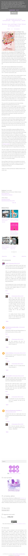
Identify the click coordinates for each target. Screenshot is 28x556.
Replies (8, 293)
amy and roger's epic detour (14, 19)
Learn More (12, 10)
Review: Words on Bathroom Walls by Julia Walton (6, 247)
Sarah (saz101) (8, 375)
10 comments (17, 28)
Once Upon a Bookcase (18, 554)
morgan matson (16, 20)
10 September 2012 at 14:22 (17, 339)
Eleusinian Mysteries (6, 199)
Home (14, 256)
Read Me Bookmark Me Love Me (8, 200)
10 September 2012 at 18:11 (17, 363)
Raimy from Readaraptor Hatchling (13, 410)
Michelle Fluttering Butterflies (12, 327)
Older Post (24, 256)
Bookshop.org (23, 498)
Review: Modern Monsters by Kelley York (13, 247)
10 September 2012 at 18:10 (20, 352)
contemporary (6, 20)
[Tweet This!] (13, 202)
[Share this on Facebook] (12, 202)
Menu (14, 12)
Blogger (17, 555)
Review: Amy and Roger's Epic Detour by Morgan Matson (14, 25)
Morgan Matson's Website (7, 194)
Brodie (6, 263)
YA (14, 21)
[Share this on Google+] (15, 202)
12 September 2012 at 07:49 (18, 375)
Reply (6, 290)
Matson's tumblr (6, 143)
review (23, 20)
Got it (17, 10)
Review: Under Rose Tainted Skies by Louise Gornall (14, 233)
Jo (9, 295)
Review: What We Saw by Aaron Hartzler (5, 220)
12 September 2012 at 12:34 (17, 396)
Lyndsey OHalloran (9, 352)
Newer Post (4, 256)
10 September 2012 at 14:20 (17, 295)
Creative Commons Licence (19, 523)
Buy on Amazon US (5, 193)
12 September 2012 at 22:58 (17, 424)
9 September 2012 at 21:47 (14, 263)
